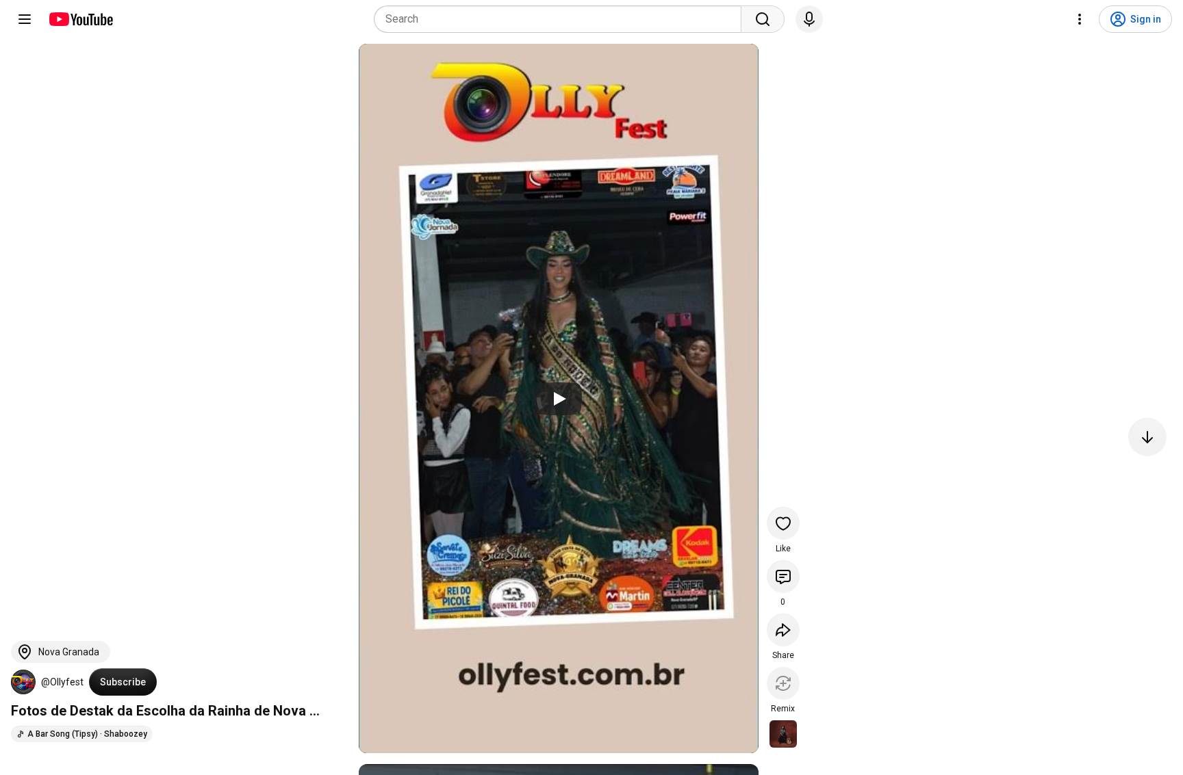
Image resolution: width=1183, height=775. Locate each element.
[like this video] (783, 523)
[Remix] (783, 683)
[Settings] (1079, 19)
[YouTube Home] (80, 19)
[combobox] (561, 19)
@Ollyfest (62, 682)
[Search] (763, 19)
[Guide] (24, 19)
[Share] (783, 630)
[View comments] (783, 576)
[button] (23, 682)
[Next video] (1147, 437)
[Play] (558, 398)
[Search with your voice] (809, 19)
